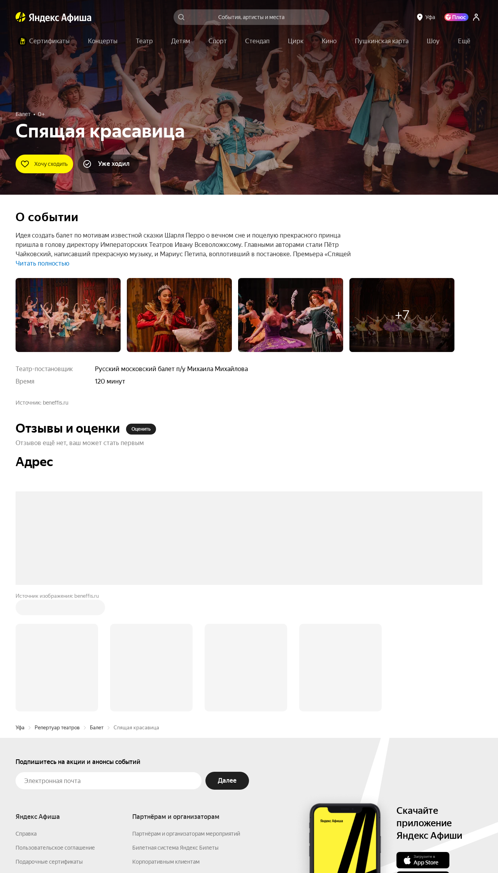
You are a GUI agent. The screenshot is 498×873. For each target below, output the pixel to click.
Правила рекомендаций (46, 786)
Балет (96, 610)
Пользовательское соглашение (55, 730)
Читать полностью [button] (42, 263)
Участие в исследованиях (48, 772)
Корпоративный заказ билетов (171, 758)
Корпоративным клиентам (166, 744)
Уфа (20, 610)
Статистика (144, 850)
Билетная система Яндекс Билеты (175, 730)
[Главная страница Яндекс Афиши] (21, 17)
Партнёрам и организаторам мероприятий (186, 716)
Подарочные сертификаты (49, 744)
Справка (26, 716)
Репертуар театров (57, 610)
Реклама (180, 850)
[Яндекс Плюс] (456, 17)
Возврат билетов (37, 758)
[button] (464, 41)
